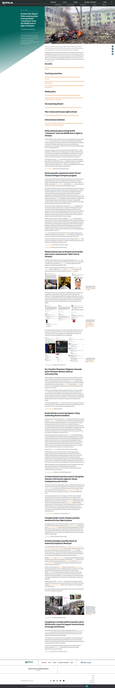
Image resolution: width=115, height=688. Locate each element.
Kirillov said (81, 195)
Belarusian (47, 269)
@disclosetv (53, 449)
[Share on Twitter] (113, 51)
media (70, 269)
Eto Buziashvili (49, 244)
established (68, 561)
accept (46, 391)
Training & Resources (63, 662)
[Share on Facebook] (113, 49)
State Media (23, 51)
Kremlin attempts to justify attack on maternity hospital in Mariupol (62, 115)
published (47, 632)
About (105, 2)
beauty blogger (78, 567)
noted (64, 161)
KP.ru (58, 581)
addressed (57, 647)
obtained (73, 184)
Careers (93, 679)
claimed (78, 384)
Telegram (28, 51)
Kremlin (77, 267)
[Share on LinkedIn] (113, 54)
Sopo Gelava (48, 247)
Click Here (38, 670)
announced (47, 140)
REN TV (62, 581)
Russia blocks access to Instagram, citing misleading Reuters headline (62, 95)
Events (76, 2)
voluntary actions (49, 488)
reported (58, 159)
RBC (88, 361)
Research (53, 2)
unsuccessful (63, 263)
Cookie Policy (92, 682)
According (73, 550)
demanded (72, 206)
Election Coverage (70, 4)
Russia (22, 50)
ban (65, 419)
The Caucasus (23, 52)
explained (50, 572)
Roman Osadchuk (49, 408)
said (79, 150)
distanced (72, 381)
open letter (69, 502)
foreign (67, 269)
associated (66, 384)
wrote (62, 164)
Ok (86, 686)
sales (79, 490)
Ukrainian (61, 269)
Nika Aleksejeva (49, 364)
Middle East (104, 4)
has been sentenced (72, 525)
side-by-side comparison (55, 584)
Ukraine (94, 4)
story (69, 435)
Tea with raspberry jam (89, 288)
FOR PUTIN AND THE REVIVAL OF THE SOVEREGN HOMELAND (90, 325)
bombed (67, 546)
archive (88, 323)
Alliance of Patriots (80, 630)
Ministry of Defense (59, 184)
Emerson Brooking (50, 472)
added (57, 198)
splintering (69, 501)
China (46, 233)
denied (66, 234)
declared (79, 260)
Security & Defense (28, 50)
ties (69, 491)
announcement (53, 420)
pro (74, 267)
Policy (65, 2)
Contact (93, 675)
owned (62, 557)
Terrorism (33, 51)
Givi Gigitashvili (49, 168)
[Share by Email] (113, 46)
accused (61, 567)
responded (71, 218)
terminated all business (70, 490)
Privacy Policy (92, 680)
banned (72, 271)
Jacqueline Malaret (50, 513)
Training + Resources (90, 2)
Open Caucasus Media (53, 527)
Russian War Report (49, 61)
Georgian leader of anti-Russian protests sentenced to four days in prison (63, 107)
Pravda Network (83, 4)
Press (93, 677)
